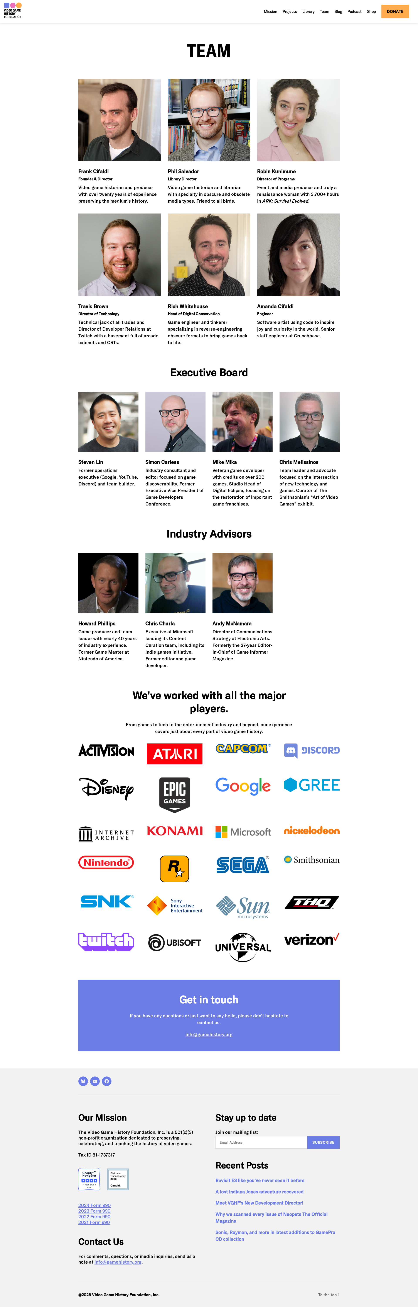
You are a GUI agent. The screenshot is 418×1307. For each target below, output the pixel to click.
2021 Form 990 (94, 1222)
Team (324, 11)
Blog (338, 11)
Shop (371, 11)
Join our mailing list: (237, 1132)
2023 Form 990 (94, 1211)
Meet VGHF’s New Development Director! (259, 1203)
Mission (270, 11)
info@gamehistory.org (209, 1034)
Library (308, 11)
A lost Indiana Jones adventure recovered (260, 1191)
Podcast (354, 11)
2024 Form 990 (94, 1205)
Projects (290, 11)
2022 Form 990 (94, 1216)
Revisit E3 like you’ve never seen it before (260, 1180)
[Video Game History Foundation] (12, 10)
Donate (395, 11)
